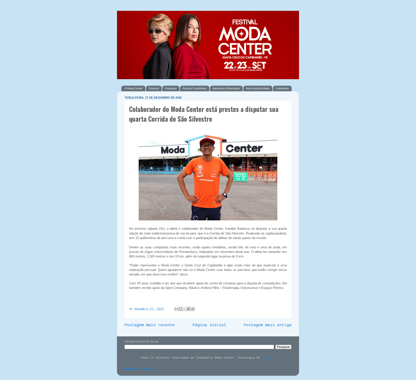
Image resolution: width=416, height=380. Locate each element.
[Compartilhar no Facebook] (189, 309)
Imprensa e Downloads (226, 88)
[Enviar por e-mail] (176, 309)
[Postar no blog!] (180, 309)
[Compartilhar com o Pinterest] (193, 309)
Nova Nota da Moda (258, 88)
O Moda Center (134, 88)
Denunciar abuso (139, 369)
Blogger (268, 357)
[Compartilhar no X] (184, 309)
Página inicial (209, 325)
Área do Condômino (194, 88)
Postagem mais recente (150, 325)
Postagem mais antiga (267, 325)
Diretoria (154, 88)
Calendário (282, 88)
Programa (171, 88)
